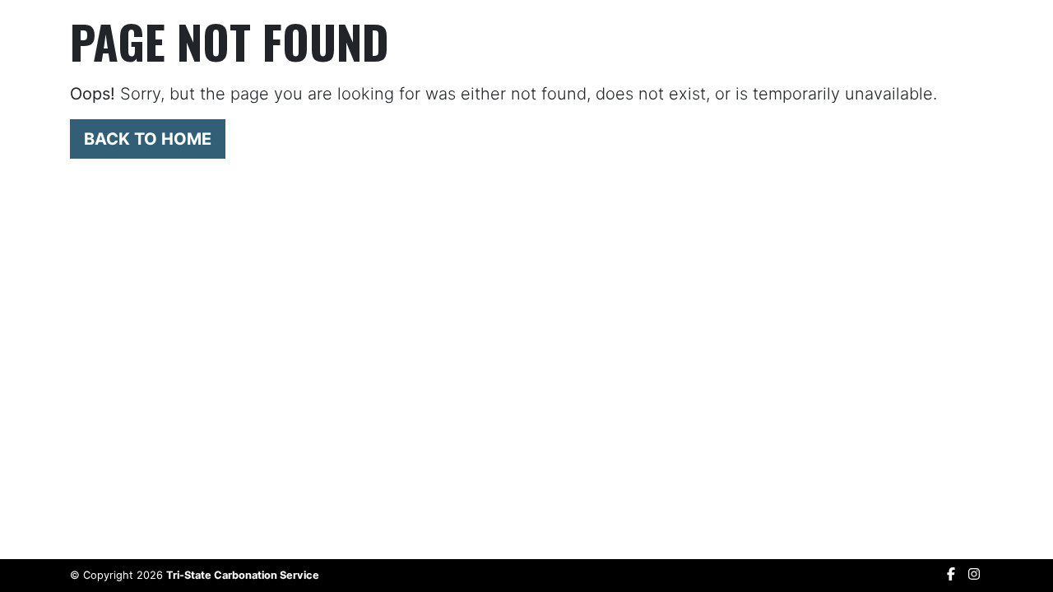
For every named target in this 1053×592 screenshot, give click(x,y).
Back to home (147, 139)
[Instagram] (974, 573)
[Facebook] (951, 573)
